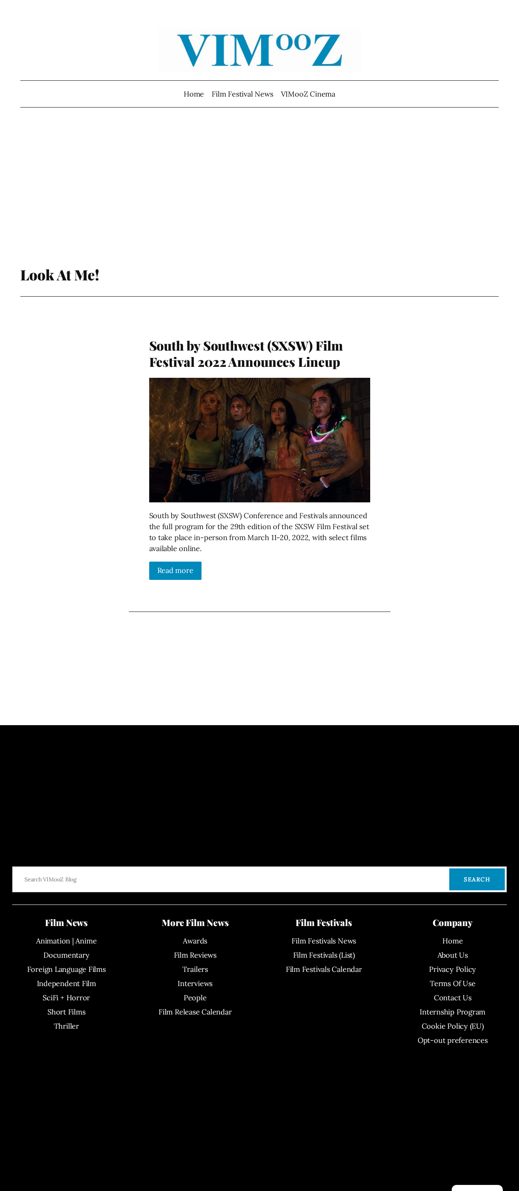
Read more (175, 570)
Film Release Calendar (195, 1012)
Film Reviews (195, 955)
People (195, 997)
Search (477, 879)
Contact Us (453, 997)
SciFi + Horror (66, 997)
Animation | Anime (66, 940)
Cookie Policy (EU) (453, 1026)
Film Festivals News (324, 940)
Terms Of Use (452, 983)
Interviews (195, 983)
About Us (453, 955)
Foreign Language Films (66, 969)
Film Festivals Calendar (324, 969)
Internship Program (452, 1012)
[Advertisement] (259, 201)
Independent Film (66, 983)
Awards (195, 940)
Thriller (66, 1026)
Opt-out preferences (453, 1040)
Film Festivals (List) (324, 955)
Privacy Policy (452, 969)
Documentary (66, 955)
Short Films (66, 1012)
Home (194, 94)
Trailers (195, 969)
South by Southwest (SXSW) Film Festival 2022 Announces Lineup (246, 353)
